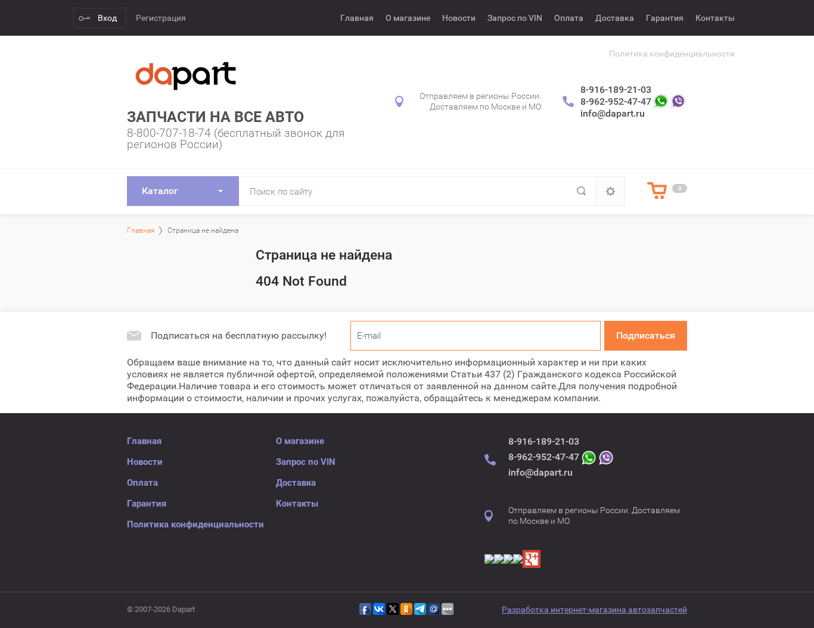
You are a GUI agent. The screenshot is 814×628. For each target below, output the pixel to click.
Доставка (614, 18)
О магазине (408, 18)
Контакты (715, 18)
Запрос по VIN (514, 18)
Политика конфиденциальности (672, 53)
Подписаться (645, 335)
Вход (107, 18)
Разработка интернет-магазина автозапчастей (594, 609)
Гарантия (664, 18)
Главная (357, 18)
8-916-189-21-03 (615, 89)
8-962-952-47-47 (615, 101)
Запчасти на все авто (215, 117)
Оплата (568, 18)
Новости (459, 18)
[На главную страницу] (186, 75)
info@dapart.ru (612, 113)
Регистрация (161, 18)
